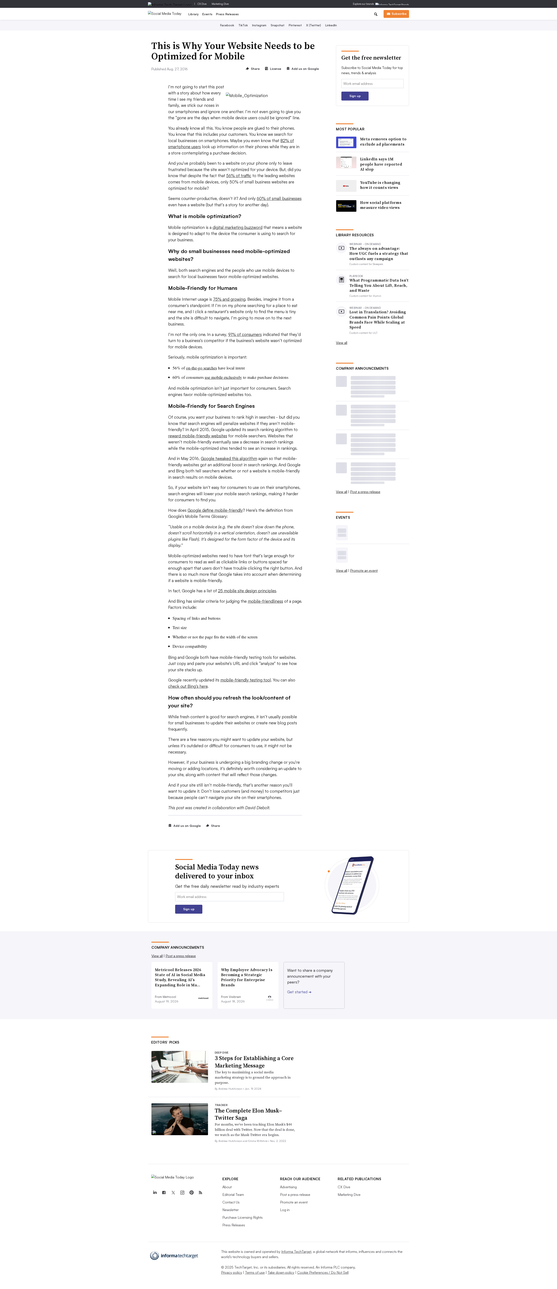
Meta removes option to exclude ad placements (383, 141)
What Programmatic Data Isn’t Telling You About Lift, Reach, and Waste (379, 285)
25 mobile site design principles (247, 590)
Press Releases (227, 14)
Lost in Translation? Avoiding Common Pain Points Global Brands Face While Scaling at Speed (377, 319)
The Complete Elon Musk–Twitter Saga (248, 1114)
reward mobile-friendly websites (197, 435)
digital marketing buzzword (237, 227)
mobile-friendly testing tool (245, 680)
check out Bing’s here (188, 686)
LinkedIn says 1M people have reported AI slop (381, 164)
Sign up (355, 96)
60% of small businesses (279, 198)
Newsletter (230, 1210)
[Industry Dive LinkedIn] (154, 1192)
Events (207, 14)
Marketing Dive (220, 3)
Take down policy (281, 1272)
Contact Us (231, 1202)
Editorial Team (233, 1194)
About (227, 1187)
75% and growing (229, 299)
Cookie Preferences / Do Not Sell (323, 1272)
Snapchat (277, 25)
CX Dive (202, 3)
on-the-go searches (201, 368)
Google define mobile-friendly (215, 510)
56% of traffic (238, 175)
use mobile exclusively (223, 377)
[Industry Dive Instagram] (182, 1192)
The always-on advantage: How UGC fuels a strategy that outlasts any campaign (378, 253)
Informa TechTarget (296, 1251)
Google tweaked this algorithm (229, 458)
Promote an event (364, 570)
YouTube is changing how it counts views (380, 185)
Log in (285, 1210)
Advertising (288, 1187)
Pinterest (295, 25)
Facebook (227, 25)
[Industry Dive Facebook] (163, 1192)
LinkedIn (331, 25)
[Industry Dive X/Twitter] (173, 1192)
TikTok (243, 25)
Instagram (259, 25)
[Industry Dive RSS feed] (200, 1192)
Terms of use (255, 1272)
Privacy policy (231, 1272)
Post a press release (365, 492)
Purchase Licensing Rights (242, 1217)
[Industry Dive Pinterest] (191, 1192)
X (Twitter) (313, 25)
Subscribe (399, 13)
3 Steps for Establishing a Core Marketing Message (254, 1061)
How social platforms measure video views (380, 205)
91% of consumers (245, 334)
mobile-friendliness (265, 601)
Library (193, 14)
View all (341, 343)
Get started (299, 991)
